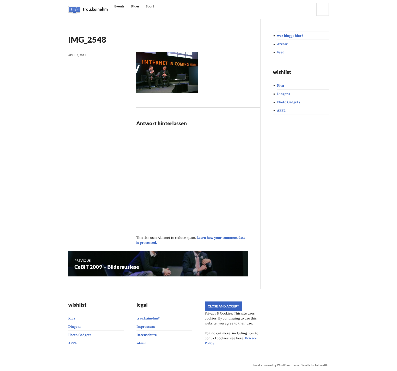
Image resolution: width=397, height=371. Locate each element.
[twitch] (98, 365)
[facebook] (84, 365)
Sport (150, 6)
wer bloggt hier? (290, 36)
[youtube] (91, 365)
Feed (281, 52)
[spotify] (141, 365)
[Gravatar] (169, 365)
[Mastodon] (162, 365)
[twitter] (112, 365)
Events (119, 6)
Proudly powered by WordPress (272, 365)
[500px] (126, 365)
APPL (281, 110)
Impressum (145, 326)
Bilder (135, 6)
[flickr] (119, 365)
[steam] (155, 365)
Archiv (282, 44)
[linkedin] (134, 365)
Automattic (321, 365)
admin (141, 343)
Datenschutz (146, 335)
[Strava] (70, 365)
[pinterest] (105, 365)
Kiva (280, 85)
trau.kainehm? (148, 318)
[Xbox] (148, 365)
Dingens (283, 94)
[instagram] (77, 365)
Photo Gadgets (288, 102)
